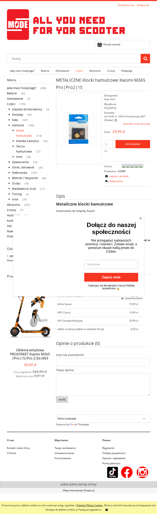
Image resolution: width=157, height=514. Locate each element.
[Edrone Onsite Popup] (78, 257)
